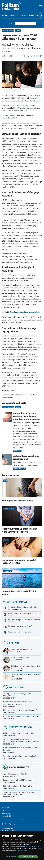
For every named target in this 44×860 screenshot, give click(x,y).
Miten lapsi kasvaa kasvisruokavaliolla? (25, 312)
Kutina (6, 540)
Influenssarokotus (19, 468)
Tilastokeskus (34, 101)
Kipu (5, 480)
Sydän (5, 15)
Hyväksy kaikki (28, 857)
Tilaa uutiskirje (6, 816)
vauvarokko (17, 451)
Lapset (18, 30)
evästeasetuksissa (21, 851)
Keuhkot (14, 15)
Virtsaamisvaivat (9, 509)
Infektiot (34, 15)
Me (3, 811)
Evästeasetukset (11, 857)
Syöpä (24, 15)
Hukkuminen (7, 571)
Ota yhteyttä (6, 813)
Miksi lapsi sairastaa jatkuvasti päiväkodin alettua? (18, 116)
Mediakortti (5, 808)
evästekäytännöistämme (30, 846)
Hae (10, 23)
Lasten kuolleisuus (8, 30)
